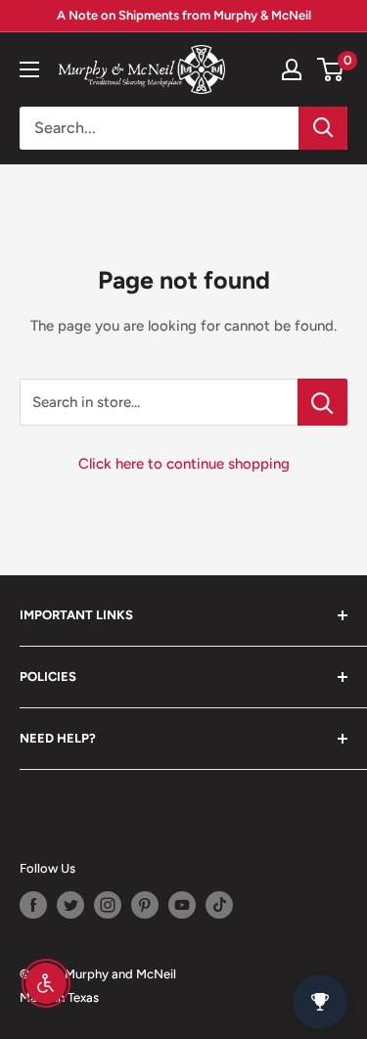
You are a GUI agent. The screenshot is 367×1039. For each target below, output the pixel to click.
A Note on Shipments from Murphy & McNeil (184, 15)
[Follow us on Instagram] (107, 905)
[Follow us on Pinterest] (145, 905)
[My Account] (291, 69)
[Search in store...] (322, 402)
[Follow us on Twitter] (70, 905)
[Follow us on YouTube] (182, 905)
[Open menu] (29, 69)
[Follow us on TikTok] (219, 905)
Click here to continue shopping (184, 464)
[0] (331, 69)
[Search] (322, 128)
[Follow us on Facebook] (33, 905)
